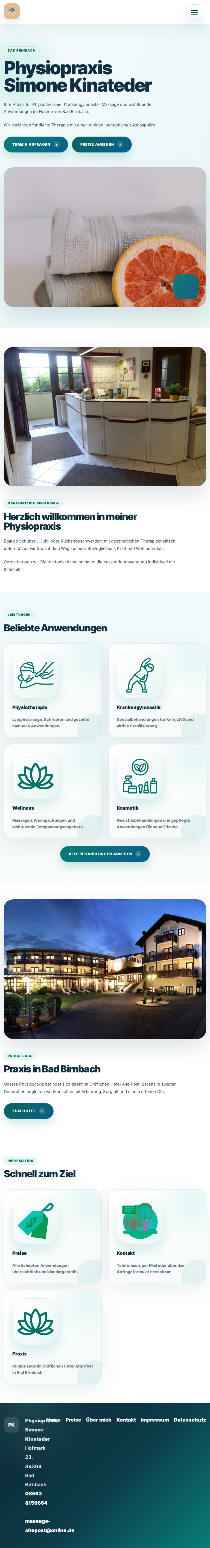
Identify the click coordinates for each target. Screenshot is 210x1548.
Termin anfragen (31, 144)
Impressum (155, 1420)
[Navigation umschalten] (194, 12)
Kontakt (126, 1420)
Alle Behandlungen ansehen (100, 854)
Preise (73, 1420)
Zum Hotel (24, 1111)
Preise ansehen (97, 144)
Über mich (99, 1420)
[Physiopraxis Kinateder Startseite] (12, 11)
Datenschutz (190, 1420)
